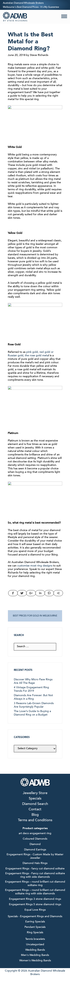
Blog (35, 815)
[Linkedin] (40, 593)
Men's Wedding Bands (35, 955)
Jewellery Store (35, 793)
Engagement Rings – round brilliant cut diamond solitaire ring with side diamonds (35, 892)
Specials (35, 798)
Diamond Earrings (35, 849)
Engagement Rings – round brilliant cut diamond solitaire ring (35, 884)
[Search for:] (35, 646)
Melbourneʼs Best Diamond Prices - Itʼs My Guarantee (31, 7)
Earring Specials (35, 921)
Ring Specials (35, 932)
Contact (35, 809)
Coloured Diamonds (35, 839)
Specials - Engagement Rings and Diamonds (35, 916)
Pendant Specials (35, 927)
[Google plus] (31, 593)
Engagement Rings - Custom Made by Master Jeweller (35, 856)
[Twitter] (22, 593)
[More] (58, 593)
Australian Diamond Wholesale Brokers (23, 3)
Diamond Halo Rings (35, 863)
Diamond (35, 844)
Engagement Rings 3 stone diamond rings (35, 899)
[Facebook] (13, 593)
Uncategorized (35, 944)
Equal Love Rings (35, 910)
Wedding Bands (35, 950)
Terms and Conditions (35, 820)
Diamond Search (35, 804)
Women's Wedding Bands (35, 960)
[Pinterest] (49, 593)
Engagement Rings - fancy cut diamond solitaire (35, 868)
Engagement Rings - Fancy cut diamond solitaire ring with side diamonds (35, 875)
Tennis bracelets (35, 939)
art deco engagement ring (35, 833)
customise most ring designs (34, 566)
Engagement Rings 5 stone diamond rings (35, 904)
